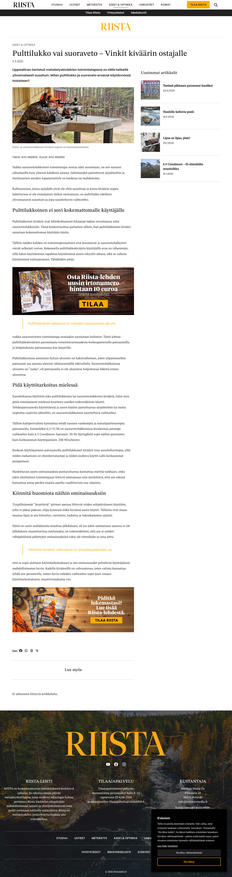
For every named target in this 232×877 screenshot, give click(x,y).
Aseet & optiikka (23, 45)
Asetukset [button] (172, 846)
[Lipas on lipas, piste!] (150, 142)
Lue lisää (162, 846)
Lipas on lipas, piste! (176, 138)
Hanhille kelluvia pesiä (178, 112)
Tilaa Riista (198, 5)
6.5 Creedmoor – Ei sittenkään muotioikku (183, 167)
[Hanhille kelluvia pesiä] (150, 116)
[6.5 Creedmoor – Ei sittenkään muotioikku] (150, 168)
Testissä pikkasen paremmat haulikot (188, 85)
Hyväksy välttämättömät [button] (189, 852)
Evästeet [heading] (163, 818)
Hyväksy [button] (189, 862)
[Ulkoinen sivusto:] (73, 291)
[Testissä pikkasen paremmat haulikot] (150, 90)
